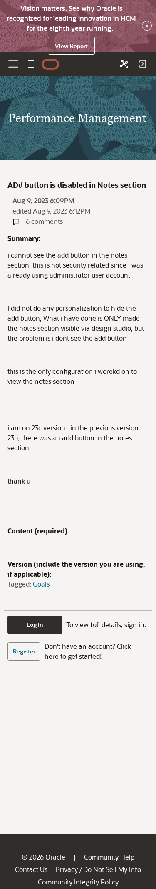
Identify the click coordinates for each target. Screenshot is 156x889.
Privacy (67, 869)
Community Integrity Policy (78, 881)
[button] (32, 64)
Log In (35, 625)
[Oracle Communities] (124, 64)
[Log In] (142, 64)
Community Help (109, 856)
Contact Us (31, 869)
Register (24, 651)
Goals (41, 584)
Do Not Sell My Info (112, 869)
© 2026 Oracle (43, 856)
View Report (71, 46)
